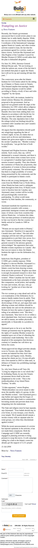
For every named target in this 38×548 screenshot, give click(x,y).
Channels (8, 19)
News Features (9, 29)
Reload (34, 504)
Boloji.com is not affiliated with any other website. (20, 14)
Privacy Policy (19, 529)
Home (14, 528)
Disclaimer (28, 528)
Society (4, 23)
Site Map (33, 529)
